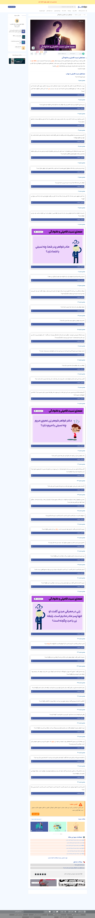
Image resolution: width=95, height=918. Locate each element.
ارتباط (48, 644)
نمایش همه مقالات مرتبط (36, 819)
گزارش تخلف (35, 814)
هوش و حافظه (78, 15)
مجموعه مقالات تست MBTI (76, 914)
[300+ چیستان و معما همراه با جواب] (57, 827)
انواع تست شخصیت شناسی (18, 914)
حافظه (35, 61)
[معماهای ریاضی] (76, 827)
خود (32, 61)
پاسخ (53, 742)
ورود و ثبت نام (12, 7)
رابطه (57, 529)
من (49, 89)
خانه (84, 15)
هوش (52, 61)
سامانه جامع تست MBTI (57, 914)
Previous (29, 826)
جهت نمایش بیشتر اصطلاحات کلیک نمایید (57, 858)
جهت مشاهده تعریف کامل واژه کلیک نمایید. (73, 840)
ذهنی (57, 66)
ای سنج (80, 53)
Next (86, 826)
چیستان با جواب (31, 917)
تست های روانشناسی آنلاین (37, 914)
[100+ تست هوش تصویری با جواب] (39, 827)
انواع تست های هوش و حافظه (63, 917)
